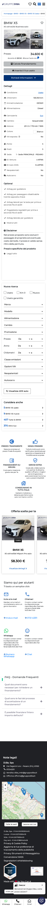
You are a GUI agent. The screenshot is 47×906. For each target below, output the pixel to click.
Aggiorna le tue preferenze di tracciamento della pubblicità (19, 848)
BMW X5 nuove (11, 413)
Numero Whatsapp (9, 655)
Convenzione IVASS (13, 857)
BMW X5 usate (11, 407)
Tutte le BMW (12, 419)
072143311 (10, 769)
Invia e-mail (11, 618)
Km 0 (22, 293)
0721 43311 (32, 618)
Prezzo (7, 339)
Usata (40, 92)
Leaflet (42, 818)
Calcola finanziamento (24, 64)
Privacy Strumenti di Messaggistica (22, 853)
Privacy (7, 843)
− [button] (5, 788)
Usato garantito (15, 298)
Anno (6, 346)
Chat (29, 654)
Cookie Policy (20, 843)
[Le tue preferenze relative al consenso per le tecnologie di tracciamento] (2, 679)
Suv (41, 116)
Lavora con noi (29, 824)
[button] (6, 902)
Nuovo (36, 293)
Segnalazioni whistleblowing (18, 861)
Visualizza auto (18, 391)
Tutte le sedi (11, 824)
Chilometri (9, 353)
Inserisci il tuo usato (24, 70)
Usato (10, 293)
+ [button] (5, 785)
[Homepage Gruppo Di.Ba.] (11, 4)
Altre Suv (10, 425)
